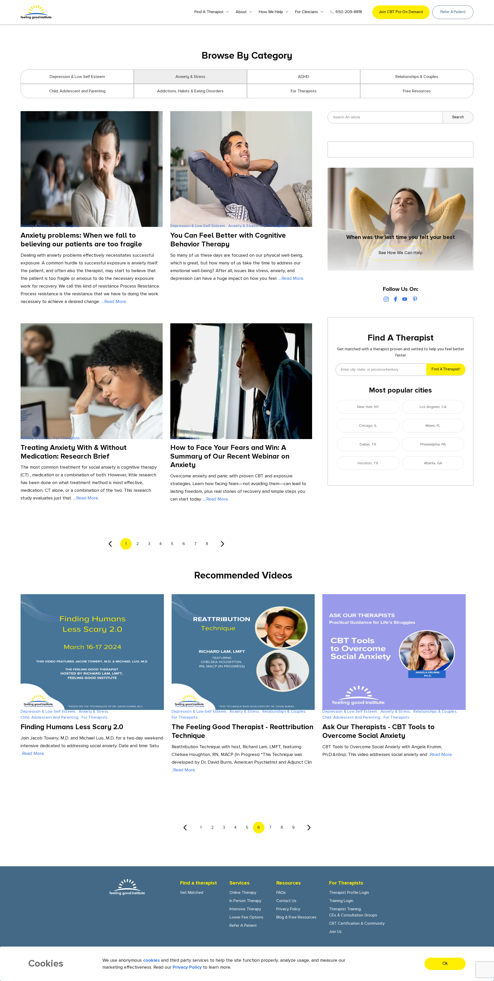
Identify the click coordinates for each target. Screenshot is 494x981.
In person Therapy (245, 900)
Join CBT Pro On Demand (401, 12)
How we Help (271, 11)
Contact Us (286, 900)
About (241, 11)
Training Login (341, 900)
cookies (151, 960)
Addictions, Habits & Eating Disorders (190, 91)
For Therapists (303, 91)
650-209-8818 (349, 11)
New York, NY (368, 407)
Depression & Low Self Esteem (77, 76)
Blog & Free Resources (296, 917)
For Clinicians (306, 11)
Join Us (335, 931)
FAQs (281, 892)
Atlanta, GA (433, 463)
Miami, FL (433, 425)
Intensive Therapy (245, 909)
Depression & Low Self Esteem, (198, 226)
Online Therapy (243, 892)
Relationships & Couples (416, 76)
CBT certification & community (357, 923)
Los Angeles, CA (433, 407)
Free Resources (417, 91)
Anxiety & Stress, (36, 226)
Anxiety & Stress (185, 438)
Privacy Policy (288, 909)
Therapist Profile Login (349, 892)
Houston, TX (368, 463)
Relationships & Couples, (284, 711)
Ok (445, 964)
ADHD (303, 76)
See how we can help (400, 253)
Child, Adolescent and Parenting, (50, 717)
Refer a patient (452, 12)
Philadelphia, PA (433, 444)
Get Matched (191, 892)
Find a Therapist (209, 11)
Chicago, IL (368, 425)
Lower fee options (246, 917)
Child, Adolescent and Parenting (77, 91)
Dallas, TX (368, 444)
